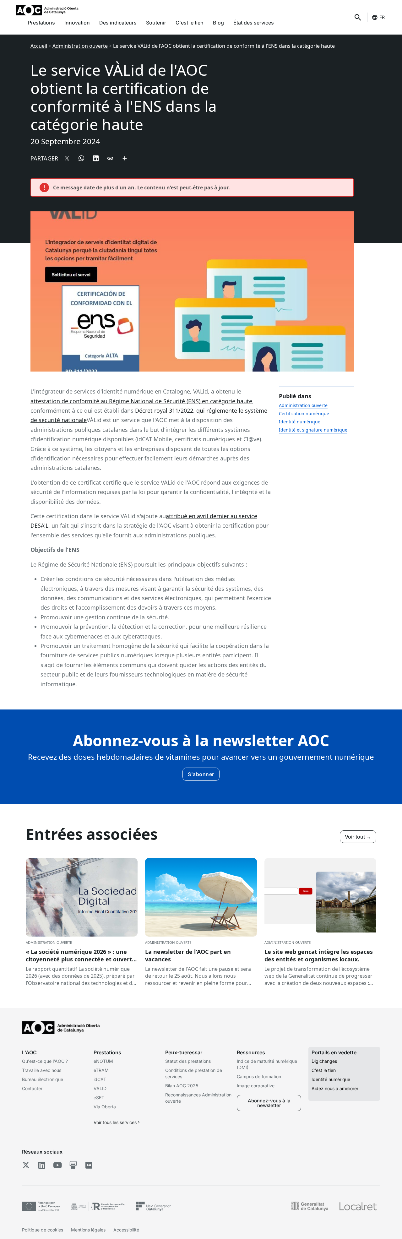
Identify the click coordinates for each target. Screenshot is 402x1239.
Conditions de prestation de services (193, 1073)
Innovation (77, 22)
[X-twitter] (26, 1165)
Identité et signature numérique (313, 430)
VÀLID (100, 1088)
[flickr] (89, 1165)
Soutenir (156, 22)
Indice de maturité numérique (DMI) (267, 1064)
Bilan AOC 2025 (181, 1085)
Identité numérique (299, 422)
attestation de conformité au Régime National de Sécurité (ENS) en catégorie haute (141, 401)
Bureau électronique (42, 1079)
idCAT (100, 1079)
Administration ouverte (80, 45)
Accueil (38, 45)
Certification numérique (304, 413)
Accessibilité (126, 1229)
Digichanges (324, 1061)
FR (382, 17)
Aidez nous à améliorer (335, 1088)
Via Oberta (105, 1106)
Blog (218, 22)
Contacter (32, 1088)
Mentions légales (88, 1229)
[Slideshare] (73, 1165)
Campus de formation (259, 1076)
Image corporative (255, 1085)
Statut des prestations (188, 1061)
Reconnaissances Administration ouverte (198, 1098)
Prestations (41, 22)
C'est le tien (190, 22)
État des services (253, 22)
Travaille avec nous (41, 1070)
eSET (99, 1097)
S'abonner (201, 774)
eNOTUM (103, 1061)
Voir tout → (358, 837)
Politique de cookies (42, 1229)
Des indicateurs (118, 22)
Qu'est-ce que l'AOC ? (45, 1061)
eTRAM (101, 1070)
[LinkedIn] (42, 1165)
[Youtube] (57, 1165)
